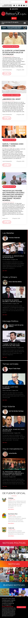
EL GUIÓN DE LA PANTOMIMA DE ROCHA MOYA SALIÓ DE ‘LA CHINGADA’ (13, 52)
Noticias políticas (14, 543)
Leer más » (5, 270)
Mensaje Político (10, 321)
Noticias (14, 564)
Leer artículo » (11, 509)
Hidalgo (10, 498)
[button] (24, 23)
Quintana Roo (12, 514)
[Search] (26, 2)
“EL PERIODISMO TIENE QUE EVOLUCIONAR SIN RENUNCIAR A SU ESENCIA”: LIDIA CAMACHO (13, 473)
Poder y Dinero (10, 277)
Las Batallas (8, 233)
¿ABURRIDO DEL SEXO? (11, 99)
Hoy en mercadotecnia (13, 449)
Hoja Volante (9, 406)
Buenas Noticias (14, 585)
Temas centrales (10, 364)
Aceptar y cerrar (21, 607)
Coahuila (11, 528)
